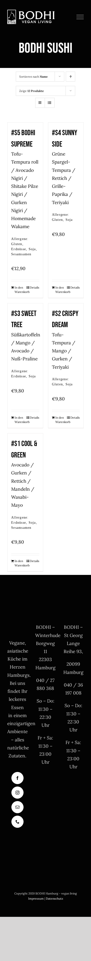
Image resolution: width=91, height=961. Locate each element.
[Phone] (17, 822)
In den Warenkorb (20, 290)
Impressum (36, 898)
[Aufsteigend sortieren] (70, 77)
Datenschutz (54, 898)
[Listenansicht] (49, 103)
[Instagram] (17, 793)
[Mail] (17, 807)
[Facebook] (17, 778)
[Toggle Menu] (80, 17)
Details (34, 287)
